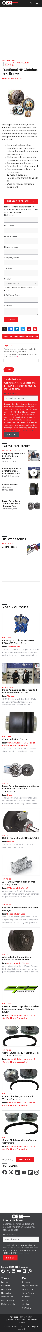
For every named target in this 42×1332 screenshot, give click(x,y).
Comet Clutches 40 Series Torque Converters (19, 1141)
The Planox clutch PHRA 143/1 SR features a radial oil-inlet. (17, 845)
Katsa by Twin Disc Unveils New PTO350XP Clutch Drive (18, 641)
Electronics (8, 544)
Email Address (11, 236)
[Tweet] (23, 329)
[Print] (4, 329)
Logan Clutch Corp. (16, 914)
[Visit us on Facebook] (4, 1172)
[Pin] (29, 329)
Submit (11, 319)
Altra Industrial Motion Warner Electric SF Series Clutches (17, 958)
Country (8, 279)
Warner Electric (14, 78)
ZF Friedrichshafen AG (17, 888)
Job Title (8, 268)
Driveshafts (7, 687)
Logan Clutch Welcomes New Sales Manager (20, 909)
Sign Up (11, 435)
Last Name (9, 226)
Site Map (22, 1322)
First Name (9, 215)
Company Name (11, 258)
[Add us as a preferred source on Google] (35, 329)
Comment (8, 306)
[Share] (10, 329)
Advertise (14, 1317)
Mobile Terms (10, 430)
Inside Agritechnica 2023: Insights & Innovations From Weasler (12, 471)
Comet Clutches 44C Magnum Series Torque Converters (20, 1054)
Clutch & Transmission (17, 63)
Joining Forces (9, 547)
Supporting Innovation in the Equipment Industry (13, 456)
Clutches (10, 65)
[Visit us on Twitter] (11, 1172)
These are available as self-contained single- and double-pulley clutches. (19, 749)
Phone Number (11, 247)
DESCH (10, 842)
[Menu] (37, 3)
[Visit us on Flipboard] (30, 1172)
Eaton (10, 795)
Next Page (25, 1159)
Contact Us (32, 1320)
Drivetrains (8, 61)
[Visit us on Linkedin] (17, 1172)
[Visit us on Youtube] (24, 1172)
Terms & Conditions (16, 1320)
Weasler (11, 696)
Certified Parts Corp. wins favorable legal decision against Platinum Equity (20, 1009)
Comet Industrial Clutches (10, 485)
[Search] (31, 3)
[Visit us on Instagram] (36, 1172)
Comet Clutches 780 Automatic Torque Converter (18, 1097)
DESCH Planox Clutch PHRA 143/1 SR (20, 838)
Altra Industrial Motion (18, 963)
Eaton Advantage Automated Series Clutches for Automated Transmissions (11, 503)
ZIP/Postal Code (12, 295)
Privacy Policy (27, 430)
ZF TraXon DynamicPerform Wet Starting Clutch (18, 883)
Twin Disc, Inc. (13, 647)
